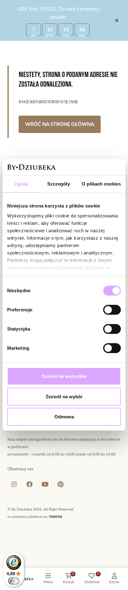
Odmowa (64, 416)
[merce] (55, 517)
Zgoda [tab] (21, 183)
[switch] (112, 310)
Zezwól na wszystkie (64, 376)
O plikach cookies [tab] (101, 183)
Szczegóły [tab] (58, 183)
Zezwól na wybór (64, 396)
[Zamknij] (117, 20)
